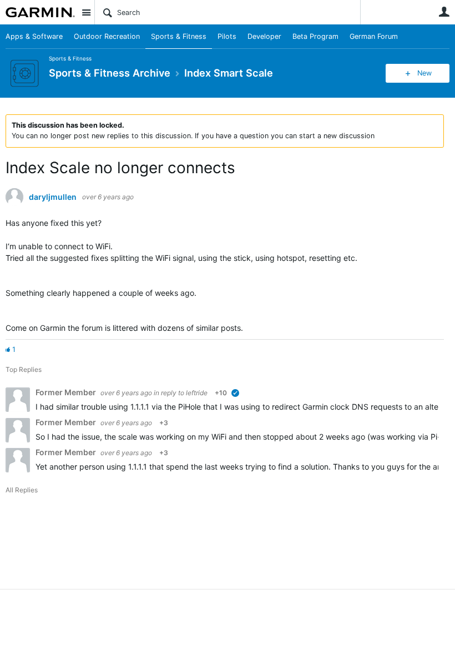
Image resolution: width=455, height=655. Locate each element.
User (443, 11)
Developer (264, 36)
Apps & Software (34, 36)
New (424, 73)
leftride (197, 393)
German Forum (374, 36)
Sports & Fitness (178, 36)
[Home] (40, 12)
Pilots (227, 36)
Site (86, 12)
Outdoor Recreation (107, 36)
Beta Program (315, 36)
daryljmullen (53, 197)
